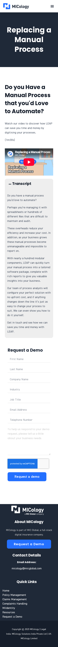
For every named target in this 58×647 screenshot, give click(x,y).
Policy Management (14, 595)
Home (5, 590)
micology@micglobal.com (27, 568)
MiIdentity (8, 608)
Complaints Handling (14, 603)
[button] (52, 6)
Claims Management (14, 599)
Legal (43, 629)
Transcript (21, 183)
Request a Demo (12, 616)
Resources (8, 612)
